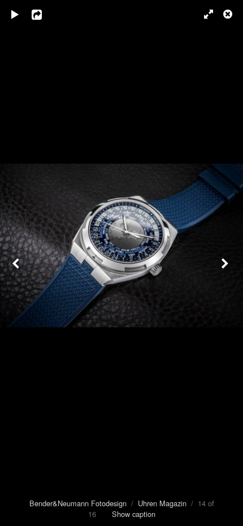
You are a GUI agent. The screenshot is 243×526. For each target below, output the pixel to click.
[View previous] (17, 263)
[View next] (226, 263)
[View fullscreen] (203, 14)
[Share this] (45, 14)
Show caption (133, 514)
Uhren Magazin (162, 503)
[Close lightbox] (229, 14)
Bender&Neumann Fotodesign (78, 503)
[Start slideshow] (15, 14)
